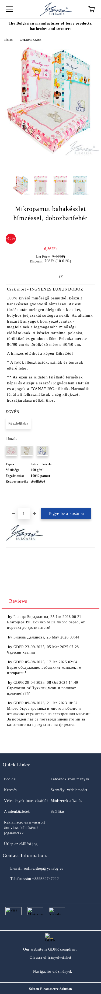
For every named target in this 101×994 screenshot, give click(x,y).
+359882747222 (45, 879)
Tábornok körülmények (70, 779)
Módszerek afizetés (66, 801)
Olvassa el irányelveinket (50, 957)
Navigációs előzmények (52, 971)
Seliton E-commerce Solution (50, 989)
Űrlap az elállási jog (21, 844)
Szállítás (58, 811)
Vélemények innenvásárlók (26, 801)
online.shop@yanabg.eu (44, 868)
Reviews (18, 601)
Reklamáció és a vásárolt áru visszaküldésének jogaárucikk (24, 827)
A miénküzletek (17, 811)
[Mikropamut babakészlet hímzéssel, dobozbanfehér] (50, 154)
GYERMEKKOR (30, 39)
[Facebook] (9, 889)
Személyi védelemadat (69, 790)
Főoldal (8, 39)
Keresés (10, 790)
